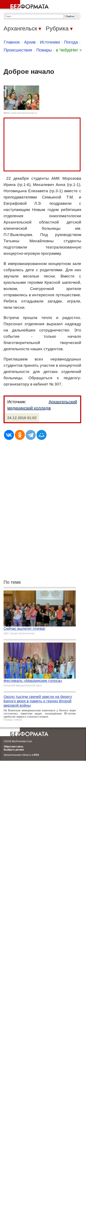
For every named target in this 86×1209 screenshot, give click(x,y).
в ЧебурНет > (69, 50)
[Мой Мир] (42, 435)
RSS (36, 754)
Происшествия (18, 50)
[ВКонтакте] (9, 435)
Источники (50, 42)
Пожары (44, 50)
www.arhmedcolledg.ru (24, 113)
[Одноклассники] (20, 435)
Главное (12, 42)
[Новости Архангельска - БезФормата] (25, 5)
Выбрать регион (14, 749)
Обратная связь (13, 746)
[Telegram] (31, 435)
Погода (71, 42)
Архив (30, 42)
